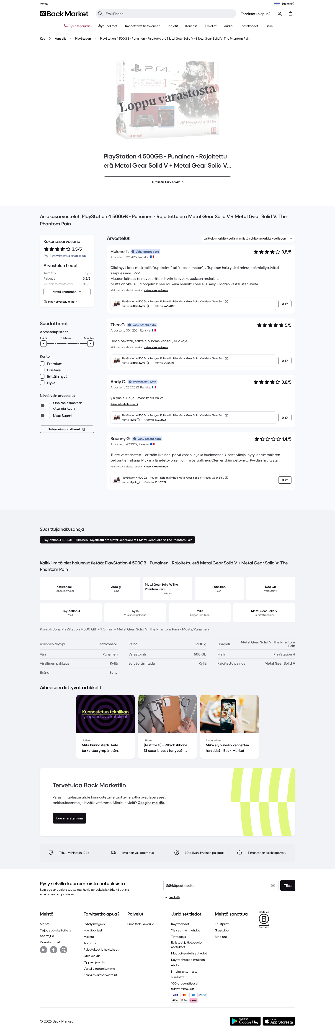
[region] (167, 727)
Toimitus (90, 943)
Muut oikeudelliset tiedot (189, 953)
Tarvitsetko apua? (256, 13)
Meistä (44, 924)
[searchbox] (169, 13)
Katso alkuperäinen (156, 290)
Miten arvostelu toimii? (62, 301)
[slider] (43, 343)
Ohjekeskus (92, 956)
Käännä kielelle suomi (124, 404)
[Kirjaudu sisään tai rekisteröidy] (279, 13)
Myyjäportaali (93, 930)
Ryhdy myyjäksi (95, 924)
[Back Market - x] (63, 949)
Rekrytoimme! (50, 942)
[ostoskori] (290, 13)
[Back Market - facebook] (53, 949)
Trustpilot (222, 924)
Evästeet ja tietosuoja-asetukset (186, 944)
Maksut (89, 937)
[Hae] (100, 13)
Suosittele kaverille (140, 924)
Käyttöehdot (180, 924)
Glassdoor (222, 930)
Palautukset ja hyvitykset (101, 949)
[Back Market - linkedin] (43, 949)
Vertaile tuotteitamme (99, 969)
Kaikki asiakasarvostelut (100, 975)
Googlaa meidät (151, 802)
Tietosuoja (178, 937)
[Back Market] (64, 13)
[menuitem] (108, 26)
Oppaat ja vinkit (95, 962)
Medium (221, 937)
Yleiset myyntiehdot (185, 930)
